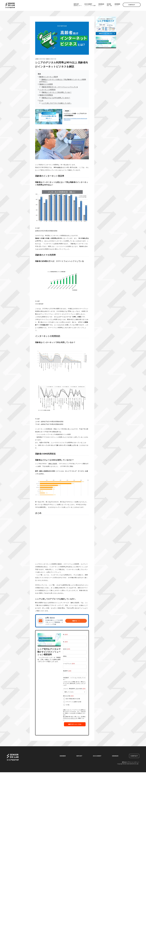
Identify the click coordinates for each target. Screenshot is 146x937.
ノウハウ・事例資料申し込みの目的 (74, 688)
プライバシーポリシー (70, 718)
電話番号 (67, 670)
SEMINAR (115, 756)
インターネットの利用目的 (47, 89)
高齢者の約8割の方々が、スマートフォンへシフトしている (60, 87)
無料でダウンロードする (74, 724)
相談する (74, 621)
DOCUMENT (97, 756)
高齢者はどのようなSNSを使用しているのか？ (56, 98)
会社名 (66, 649)
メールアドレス (69, 663)
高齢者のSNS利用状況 (46, 95)
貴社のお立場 (68, 695)
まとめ (41, 100)
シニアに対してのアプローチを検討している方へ (56, 103)
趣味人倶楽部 (52, 464)
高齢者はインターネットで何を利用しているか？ (56, 92)
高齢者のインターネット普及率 (48, 77)
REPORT (79, 756)
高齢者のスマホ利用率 (46, 84)
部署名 (65, 656)
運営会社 (124, 762)
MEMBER (63, 756)
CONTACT (131, 5)
